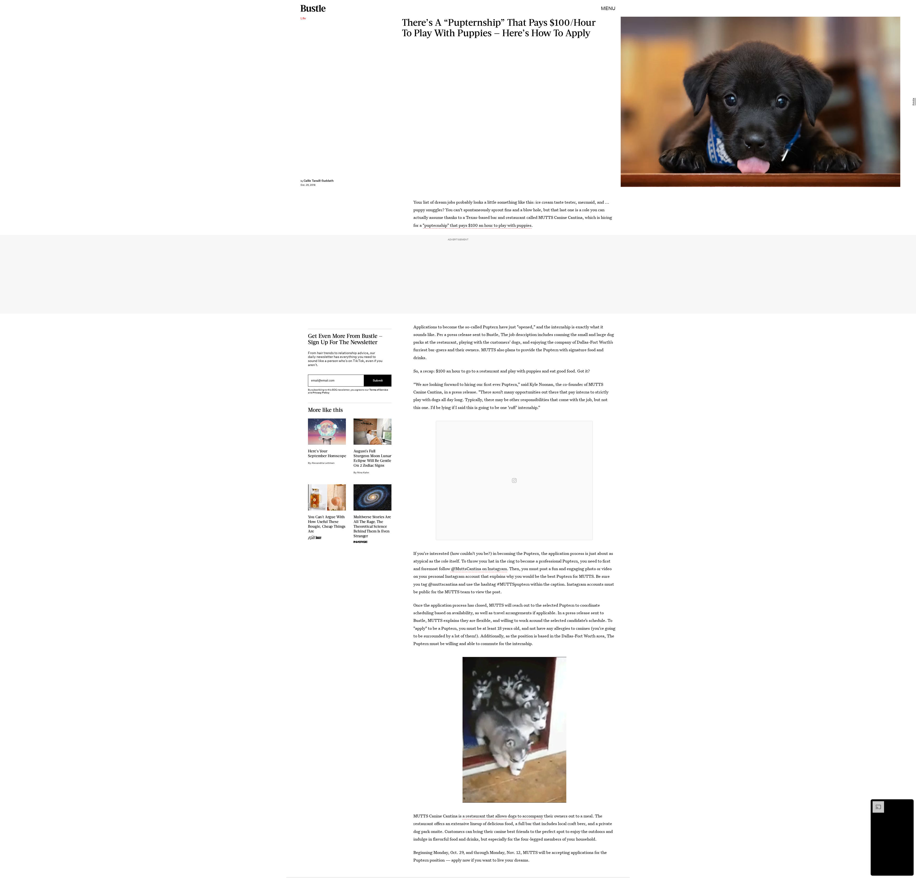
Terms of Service (378, 389)
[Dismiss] (908, 803)
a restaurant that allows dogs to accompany (503, 816)
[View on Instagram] (514, 480)
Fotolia (913, 102)
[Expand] (876, 803)
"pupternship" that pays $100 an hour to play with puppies (477, 225)
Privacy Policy (321, 392)
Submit (378, 380)
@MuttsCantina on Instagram (478, 568)
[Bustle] (313, 8)
